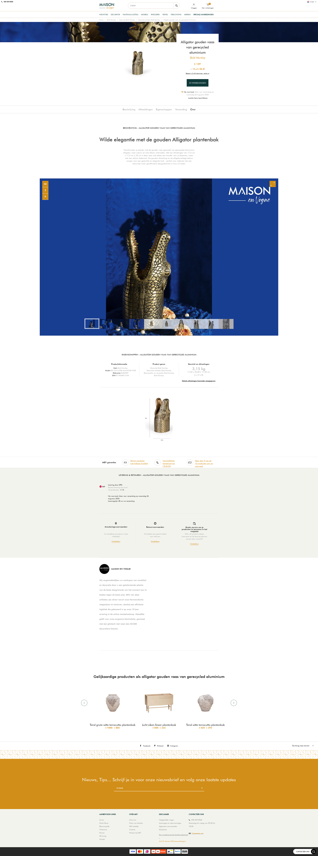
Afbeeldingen (146, 109)
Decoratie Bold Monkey (127, 20)
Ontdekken (116, 541)
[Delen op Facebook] (45, 190)
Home (101, 20)
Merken (187, 15)
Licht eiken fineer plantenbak (159, 724)
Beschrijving (129, 109)
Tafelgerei (155, 15)
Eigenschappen (164, 109)
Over (193, 109)
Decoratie (115, 15)
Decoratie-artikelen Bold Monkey (149, 20)
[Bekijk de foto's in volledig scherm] (273, 184)
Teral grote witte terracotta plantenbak (112, 724)
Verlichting (176, 15)
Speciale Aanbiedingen (203, 15)
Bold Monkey (111, 20)
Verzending (181, 109)
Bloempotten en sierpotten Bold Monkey (159, 373)
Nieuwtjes (103, 15)
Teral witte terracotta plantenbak (205, 724)
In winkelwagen (197, 83)
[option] (159, 257)
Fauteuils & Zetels (130, 15)
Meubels (144, 15)
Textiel (165, 15)
